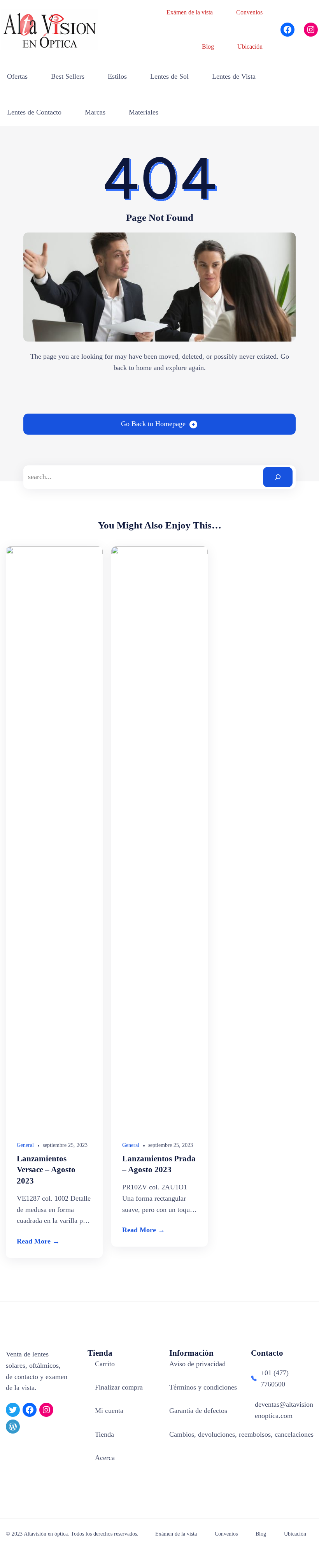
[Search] (278, 477)
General (25, 1145)
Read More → (38, 1241)
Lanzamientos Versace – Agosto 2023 (46, 1169)
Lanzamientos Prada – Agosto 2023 (159, 1164)
